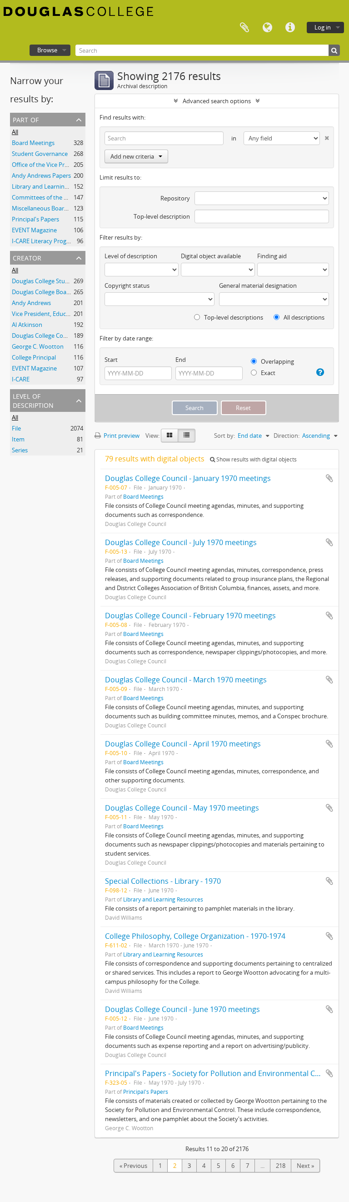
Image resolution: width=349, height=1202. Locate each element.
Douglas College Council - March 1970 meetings (186, 680)
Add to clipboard (329, 478)
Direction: (286, 435)
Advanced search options (217, 101)
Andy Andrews (31, 303)
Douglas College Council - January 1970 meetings (188, 478)
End (180, 360)
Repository (175, 198)
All (15, 132)
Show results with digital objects (256, 459)
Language (267, 27)
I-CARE (21, 379)
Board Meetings (33, 143)
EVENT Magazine (34, 230)
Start (111, 360)
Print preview (121, 435)
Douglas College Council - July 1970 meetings (181, 542)
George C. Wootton (38, 346)
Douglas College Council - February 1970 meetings (190, 616)
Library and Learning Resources (54, 186)
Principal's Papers (35, 219)
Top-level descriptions (233, 317)
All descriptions (303, 317)
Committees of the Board (46, 197)
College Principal (34, 357)
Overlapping (276, 361)
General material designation (258, 285)
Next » (305, 1166)
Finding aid (272, 256)
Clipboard (244, 27)
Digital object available (211, 256)
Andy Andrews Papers (41, 175)
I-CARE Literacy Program (44, 241)
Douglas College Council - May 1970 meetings (182, 808)
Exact (267, 373)
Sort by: (224, 435)
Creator (27, 257)
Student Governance (40, 154)
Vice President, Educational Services (60, 314)
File (16, 428)
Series (20, 450)
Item (18, 439)
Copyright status (127, 285)
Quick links (290, 27)
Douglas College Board (42, 292)
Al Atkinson (27, 325)
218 (280, 1166)
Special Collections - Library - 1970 (163, 881)
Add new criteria (132, 156)
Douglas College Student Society (55, 281)
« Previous (133, 1166)
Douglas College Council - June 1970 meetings (182, 1009)
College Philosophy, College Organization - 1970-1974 (195, 936)
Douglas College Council (44, 335)
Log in (322, 27)
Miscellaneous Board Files (46, 208)
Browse (47, 50)
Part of (26, 119)
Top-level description (162, 216)
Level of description (33, 400)
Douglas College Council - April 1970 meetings (183, 744)
